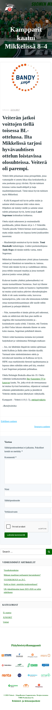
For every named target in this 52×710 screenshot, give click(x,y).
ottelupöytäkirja (38, 399)
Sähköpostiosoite (12, 500)
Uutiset (6, 622)
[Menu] (46, 21)
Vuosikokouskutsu (11, 570)
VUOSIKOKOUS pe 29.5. (15, 580)
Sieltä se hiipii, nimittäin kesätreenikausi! (21, 584)
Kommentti (10, 457)
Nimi (6, 489)
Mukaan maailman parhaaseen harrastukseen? (22, 575)
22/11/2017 (15, 110)
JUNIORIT (7, 617)
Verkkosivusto (10, 512)
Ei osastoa (7, 613)
